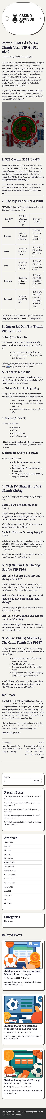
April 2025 (8, 903)
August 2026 (8, 842)
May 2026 (7, 850)
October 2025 (9, 879)
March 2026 (8, 858)
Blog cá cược (15, 733)
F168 (8, 366)
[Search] (40, 18)
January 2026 (9, 866)
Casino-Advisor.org (25, 1112)
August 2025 (8, 887)
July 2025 (7, 891)
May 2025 (7, 899)
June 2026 (8, 846)
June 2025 (8, 895)
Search (7, 777)
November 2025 (10, 875)
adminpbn (28, 57)
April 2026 (8, 854)
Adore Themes (15, 1114)
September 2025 (10, 883)
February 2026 (9, 862)
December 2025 (9, 871)
